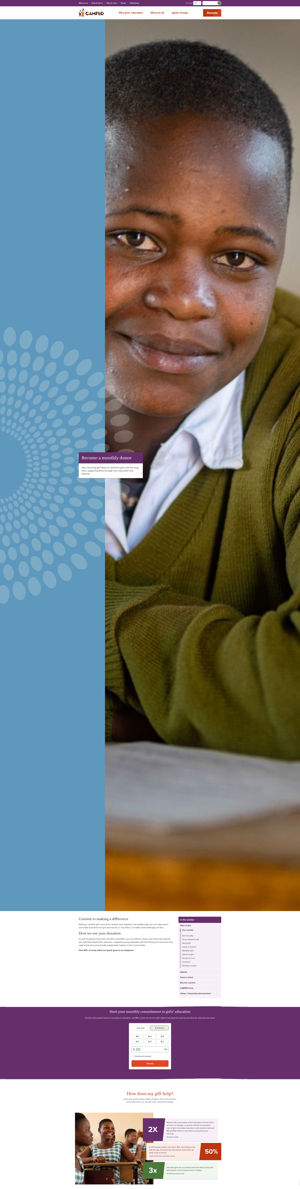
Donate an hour (188, 958)
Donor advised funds (190, 939)
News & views (112, 3)
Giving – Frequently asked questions (195, 993)
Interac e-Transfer (189, 947)
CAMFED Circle (186, 988)
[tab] (199, 946)
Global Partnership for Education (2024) (162, 1156)
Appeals (183, 972)
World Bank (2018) (172, 1137)
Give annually (187, 936)
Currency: (189, 3)
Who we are (83, 3)
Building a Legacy (189, 966)
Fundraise (186, 962)
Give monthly (187, 930)
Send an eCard (186, 977)
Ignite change (180, 12)
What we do (157, 12)
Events (123, 3)
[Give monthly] (91, 13)
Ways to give (185, 925)
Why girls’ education (131, 12)
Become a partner (187, 983)
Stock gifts (186, 943)
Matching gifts (188, 954)
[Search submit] (219, 3)
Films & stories (97, 3)
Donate (212, 13)
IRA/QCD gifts (188, 951)
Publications (134, 3)
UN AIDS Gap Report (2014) (175, 1174)
